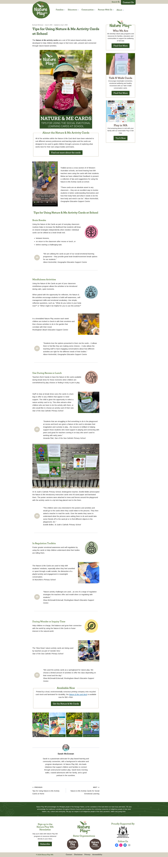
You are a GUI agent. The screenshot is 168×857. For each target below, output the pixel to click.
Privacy (87, 854)
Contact (69, 854)
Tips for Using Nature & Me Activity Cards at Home (45, 791)
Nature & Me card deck (78, 694)
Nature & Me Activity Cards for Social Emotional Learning (85, 791)
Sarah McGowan (38, 25)
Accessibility (97, 854)
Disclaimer (78, 854)
